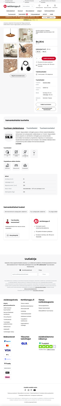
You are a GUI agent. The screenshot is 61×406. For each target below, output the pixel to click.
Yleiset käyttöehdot (44, 308)
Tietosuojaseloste (43, 305)
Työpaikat (24, 319)
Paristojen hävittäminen (24, 395)
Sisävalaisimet (17, 23)
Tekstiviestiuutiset (26, 314)
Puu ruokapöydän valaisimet (37, 211)
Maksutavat (7, 326)
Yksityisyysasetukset (12, 393)
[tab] (14, 128)
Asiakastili (6, 329)
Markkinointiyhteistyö (27, 306)
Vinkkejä (23, 325)
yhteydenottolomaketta (40, 287)
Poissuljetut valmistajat (38, 290)
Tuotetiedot (31, 128)
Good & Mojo (46, 83)
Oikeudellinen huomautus (45, 311)
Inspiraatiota (24, 323)
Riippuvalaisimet (26, 23)
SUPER (48, 17)
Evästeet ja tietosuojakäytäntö (46, 393)
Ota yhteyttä (7, 317)
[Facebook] (26, 390)
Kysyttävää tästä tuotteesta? (47, 109)
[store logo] (12, 6)
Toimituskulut (7, 319)
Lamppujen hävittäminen (36, 395)
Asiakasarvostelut (26, 316)
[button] (10, 51)
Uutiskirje (23, 311)
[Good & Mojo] (9, 136)
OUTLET (45, 14)
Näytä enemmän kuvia (18, 76)
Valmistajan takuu (9, 332)
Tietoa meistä (25, 303)
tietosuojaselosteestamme (30, 289)
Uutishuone (24, 321)
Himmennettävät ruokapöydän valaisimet (16, 211)
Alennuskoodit (25, 308)
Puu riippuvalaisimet (54, 211)
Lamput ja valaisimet (8, 23)
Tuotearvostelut (47, 128)
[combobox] (28, 6)
